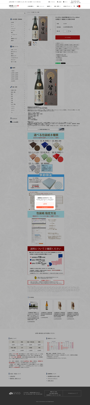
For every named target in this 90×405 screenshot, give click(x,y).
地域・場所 (56, 6)
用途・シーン (40, 6)
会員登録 (59, 1)
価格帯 (48, 6)
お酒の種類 (30, 6)
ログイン (66, 1)
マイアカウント (52, 1)
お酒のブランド (66, 6)
